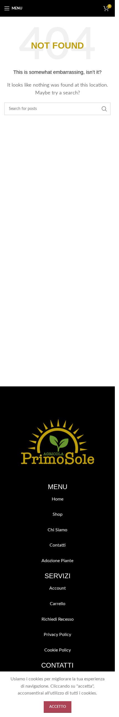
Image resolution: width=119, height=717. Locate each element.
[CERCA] (104, 108)
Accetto (57, 707)
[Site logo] (57, 8)
